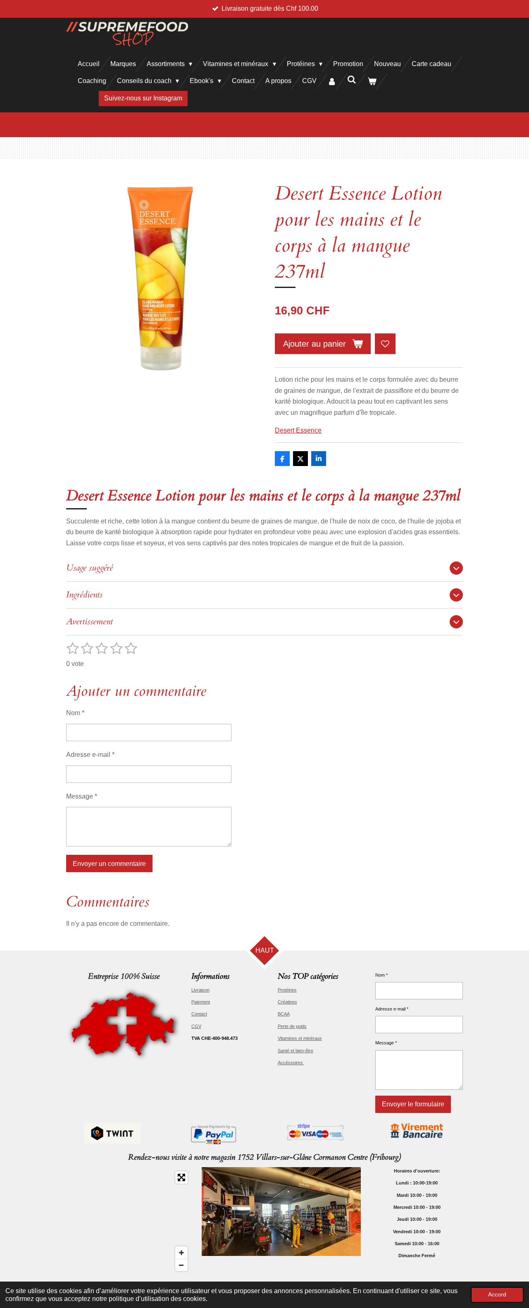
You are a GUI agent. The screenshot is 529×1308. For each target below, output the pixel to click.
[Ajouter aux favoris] (385, 343)
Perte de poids (292, 1026)
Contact (199, 1013)
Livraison (200, 989)
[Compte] (332, 81)
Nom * (75, 712)
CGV (196, 1026)
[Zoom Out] (181, 1265)
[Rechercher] (352, 80)
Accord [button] (497, 1294)
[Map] (129, 1221)
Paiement (200, 1001)
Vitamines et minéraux (300, 1038)
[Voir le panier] (372, 81)
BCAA (284, 1013)
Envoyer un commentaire (109, 863)
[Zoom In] (181, 1252)
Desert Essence (298, 430)
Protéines (287, 989)
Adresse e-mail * (90, 754)
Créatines (287, 1001)
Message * (81, 796)
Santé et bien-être (295, 1050)
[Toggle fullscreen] (181, 1177)
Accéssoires (291, 1062)
